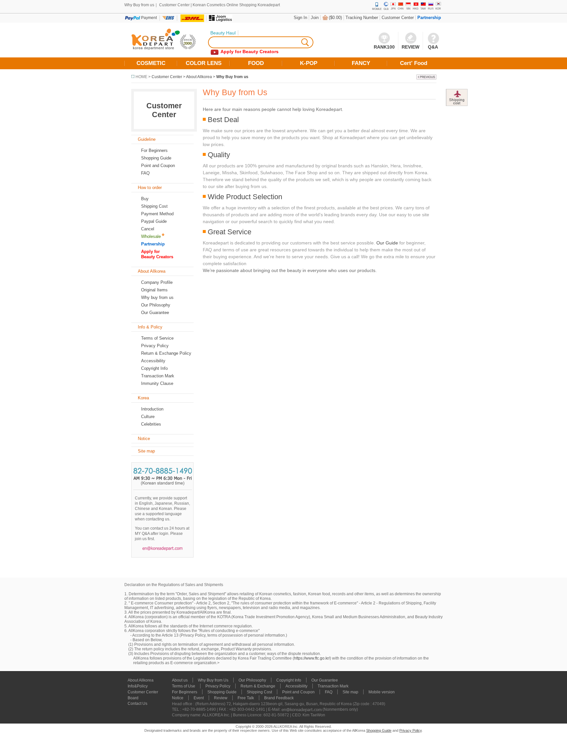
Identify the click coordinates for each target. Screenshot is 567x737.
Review (220, 698)
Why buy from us (157, 297)
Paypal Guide (154, 221)
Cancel (147, 228)
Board (133, 698)
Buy (145, 198)
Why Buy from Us (213, 680)
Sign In (300, 17)
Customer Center (398, 17)
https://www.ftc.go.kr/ (312, 658)
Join (315, 17)
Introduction (152, 409)
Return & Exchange (258, 686)
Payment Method (157, 213)
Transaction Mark (157, 375)
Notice (177, 698)
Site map (350, 692)
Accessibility (153, 360)
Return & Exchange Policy (166, 353)
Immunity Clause (157, 383)
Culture (148, 416)
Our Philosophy (155, 305)
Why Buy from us (232, 76)
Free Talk (246, 698)
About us (180, 680)
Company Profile (157, 282)
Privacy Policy (155, 345)
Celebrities (151, 424)
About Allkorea (199, 76)
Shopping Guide (156, 158)
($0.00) (335, 17)
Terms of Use (183, 686)
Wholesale (151, 236)
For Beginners (154, 150)
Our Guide (387, 242)
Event (199, 698)
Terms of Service (157, 338)
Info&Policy (138, 686)
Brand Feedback (279, 698)
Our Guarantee (155, 312)
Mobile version (381, 692)
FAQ (328, 692)
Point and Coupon (158, 165)
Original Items (154, 289)
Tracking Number (362, 17)
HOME (141, 76)
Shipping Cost (154, 206)
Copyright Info (154, 368)
